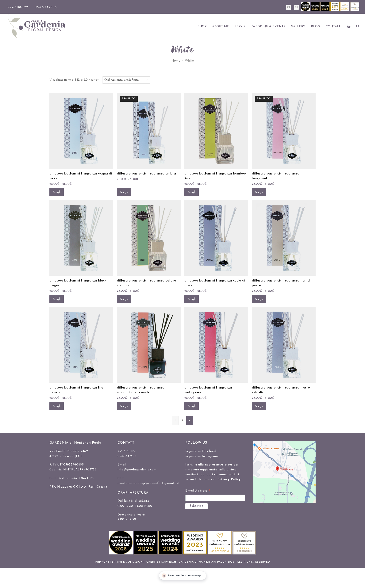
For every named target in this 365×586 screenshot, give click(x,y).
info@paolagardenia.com (136, 469)
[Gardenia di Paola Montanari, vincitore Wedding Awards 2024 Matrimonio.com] (325, 10)
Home (175, 61)
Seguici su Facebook (201, 451)
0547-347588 (46, 7)
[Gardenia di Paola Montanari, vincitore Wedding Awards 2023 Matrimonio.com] (335, 10)
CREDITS (152, 562)
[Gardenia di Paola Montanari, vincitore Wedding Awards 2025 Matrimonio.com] (316, 10)
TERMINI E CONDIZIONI (127, 562)
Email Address (197, 491)
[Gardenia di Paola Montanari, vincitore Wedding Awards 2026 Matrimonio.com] (306, 10)
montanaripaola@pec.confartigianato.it (148, 483)
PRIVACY (101, 562)
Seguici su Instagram (201, 456)
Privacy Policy (229, 479)
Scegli (56, 192)
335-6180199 (17, 7)
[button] (349, 26)
